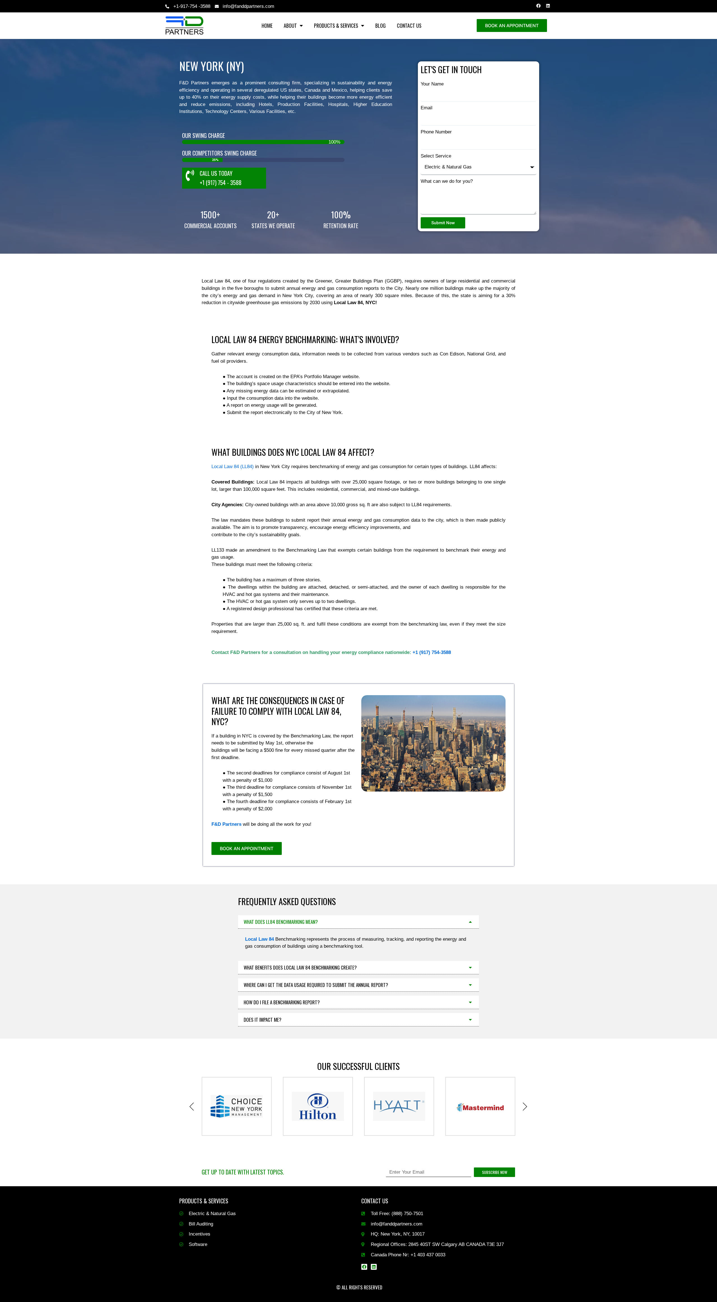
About (290, 25)
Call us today (216, 173)
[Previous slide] (192, 1106)
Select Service (436, 156)
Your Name (432, 84)
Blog (380, 25)
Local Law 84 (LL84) (232, 466)
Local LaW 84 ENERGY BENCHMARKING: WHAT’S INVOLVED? (305, 339)
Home (267, 25)
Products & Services (336, 25)
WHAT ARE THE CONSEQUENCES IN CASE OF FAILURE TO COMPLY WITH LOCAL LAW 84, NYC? (277, 711)
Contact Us (409, 25)
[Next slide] (525, 1106)
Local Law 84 (259, 939)
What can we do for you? (447, 181)
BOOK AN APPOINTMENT (512, 25)
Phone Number (436, 132)
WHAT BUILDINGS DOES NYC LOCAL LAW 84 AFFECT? (292, 452)
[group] (231, 1106)
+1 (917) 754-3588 (432, 652)
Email (426, 107)
